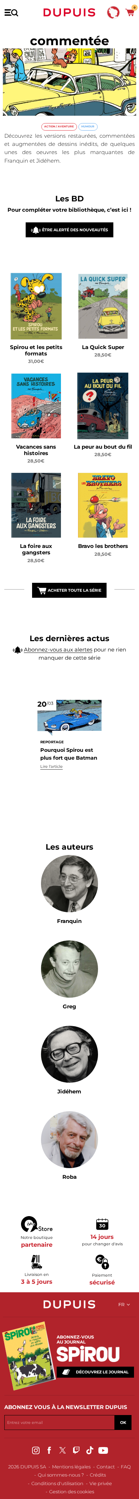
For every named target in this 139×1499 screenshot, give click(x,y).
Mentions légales (71, 1466)
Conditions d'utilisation (57, 1483)
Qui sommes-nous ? (61, 1475)
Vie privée (100, 1483)
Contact (106, 1466)
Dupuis (69, 12)
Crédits (98, 1475)
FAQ (126, 1466)
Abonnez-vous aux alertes (58, 649)
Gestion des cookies (71, 1491)
